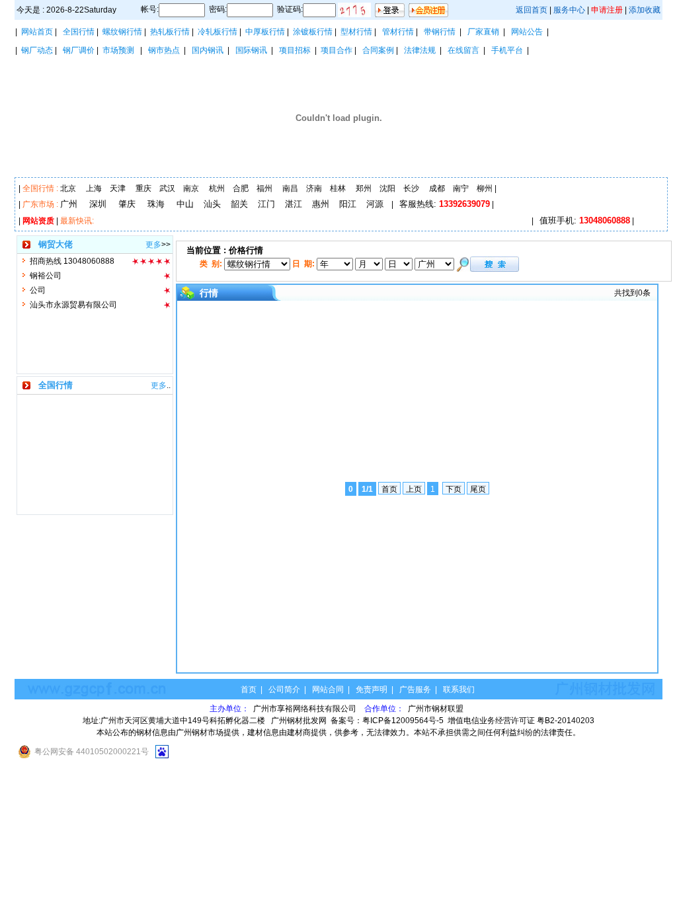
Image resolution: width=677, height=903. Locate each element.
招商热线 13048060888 (72, 261)
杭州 (217, 188)
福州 (264, 188)
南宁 (461, 188)
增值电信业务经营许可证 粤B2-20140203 (521, 720)
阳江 (347, 204)
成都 (437, 188)
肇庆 (127, 204)
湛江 (293, 204)
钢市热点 (164, 50)
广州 (68, 204)
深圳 (97, 204)
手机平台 (507, 50)
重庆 (143, 188)
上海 (94, 188)
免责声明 (371, 689)
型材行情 (356, 31)
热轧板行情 (170, 31)
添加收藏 (644, 10)
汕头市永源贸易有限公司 (73, 304)
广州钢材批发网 (299, 720)
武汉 (167, 188)
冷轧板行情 (217, 31)
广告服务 (415, 689)
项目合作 (336, 50)
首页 (249, 689)
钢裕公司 (45, 275)
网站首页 (37, 31)
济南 (314, 188)
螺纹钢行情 (122, 31)
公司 (38, 290)
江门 (266, 204)
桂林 (338, 188)
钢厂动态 (37, 50)
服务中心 (569, 10)
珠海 (156, 204)
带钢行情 (440, 31)
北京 (68, 188)
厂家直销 (483, 31)
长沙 (411, 188)
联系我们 (459, 689)
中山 (185, 204)
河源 (374, 204)
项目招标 (295, 50)
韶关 (239, 204)
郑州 (364, 188)
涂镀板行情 (313, 31)
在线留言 (463, 50)
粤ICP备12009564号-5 (403, 720)
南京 (191, 188)
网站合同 (328, 689)
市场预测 (118, 50)
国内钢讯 (207, 50)
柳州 (485, 188)
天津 (118, 188)
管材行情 (398, 31)
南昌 (290, 188)
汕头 (212, 204)
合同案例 (378, 50)
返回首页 (531, 10)
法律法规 (420, 50)
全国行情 (79, 31)
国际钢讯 (251, 50)
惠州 (320, 204)
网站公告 (527, 31)
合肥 (241, 188)
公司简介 (284, 689)
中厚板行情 (265, 31)
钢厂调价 (79, 50)
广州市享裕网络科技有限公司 (305, 708)
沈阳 (387, 188)
